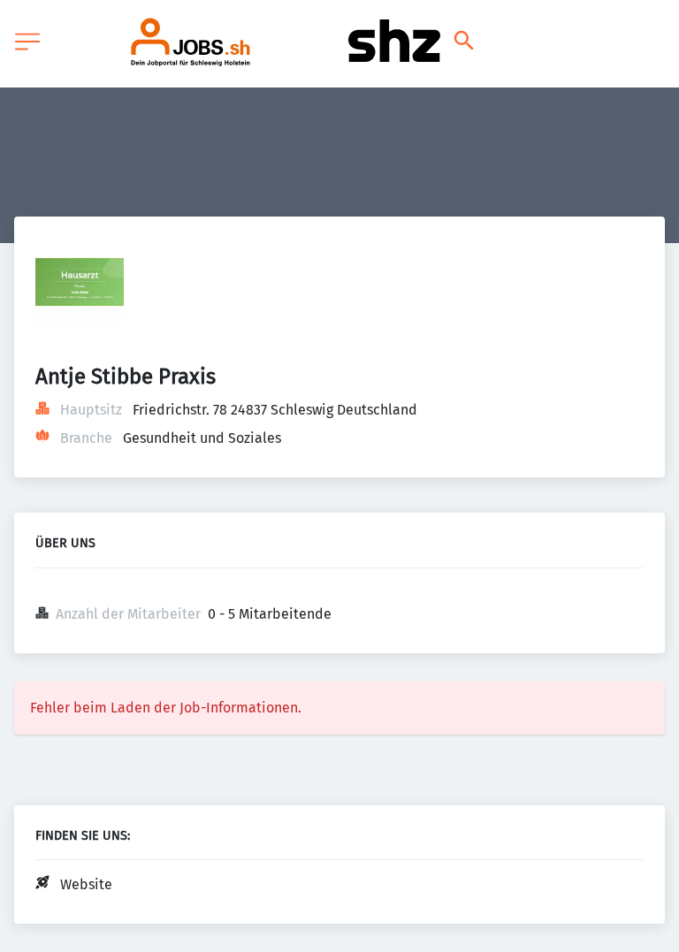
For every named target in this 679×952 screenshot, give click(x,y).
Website (86, 884)
